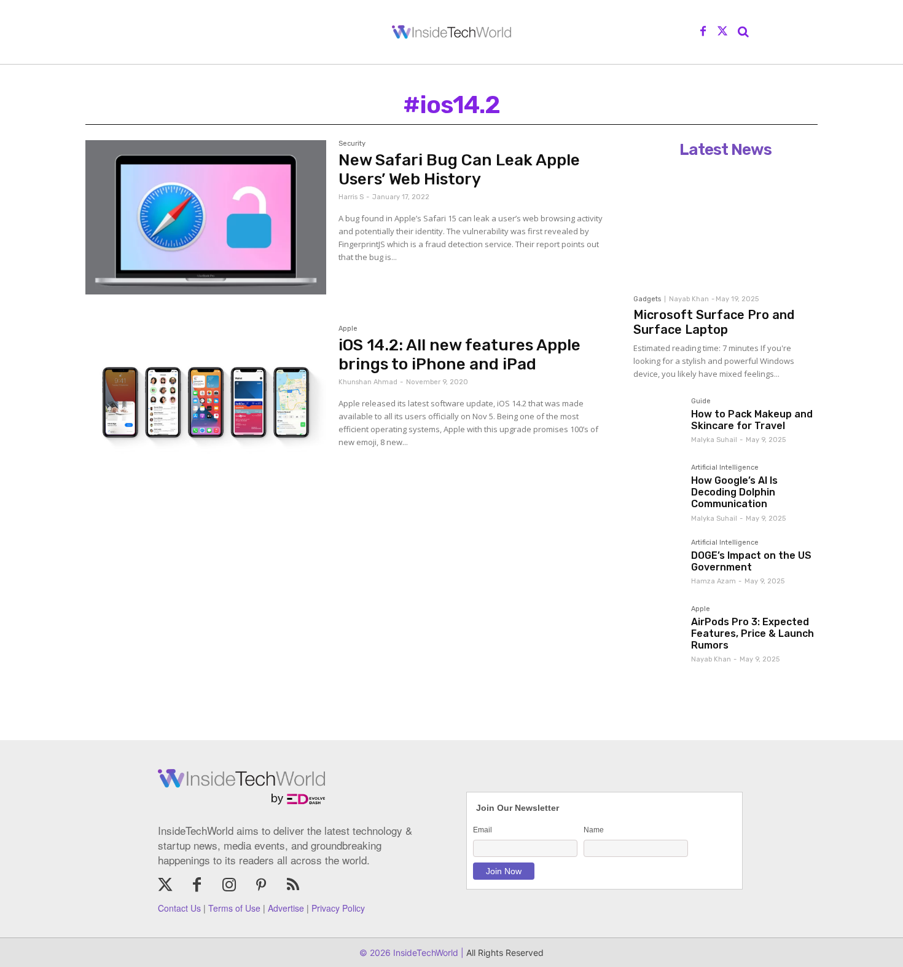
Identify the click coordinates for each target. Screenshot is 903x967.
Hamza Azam (713, 581)
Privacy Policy (338, 908)
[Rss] (293, 886)
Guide (701, 401)
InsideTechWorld (424, 952)
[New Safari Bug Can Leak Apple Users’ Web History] (205, 217)
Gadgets (647, 299)
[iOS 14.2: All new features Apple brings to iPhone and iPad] (205, 402)
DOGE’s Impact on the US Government (751, 561)
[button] (743, 32)
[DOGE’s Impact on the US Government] (657, 563)
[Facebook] (703, 32)
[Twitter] (722, 32)
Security (352, 144)
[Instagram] (229, 886)
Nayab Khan (689, 299)
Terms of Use (234, 908)
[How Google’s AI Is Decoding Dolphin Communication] (657, 488)
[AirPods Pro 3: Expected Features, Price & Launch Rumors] (657, 629)
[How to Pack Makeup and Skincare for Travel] (657, 422)
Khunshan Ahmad (367, 382)
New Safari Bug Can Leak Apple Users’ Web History (459, 170)
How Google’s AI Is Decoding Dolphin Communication (734, 492)
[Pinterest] (261, 886)
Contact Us (179, 908)
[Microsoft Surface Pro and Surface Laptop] (725, 225)
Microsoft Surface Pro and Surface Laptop (713, 322)
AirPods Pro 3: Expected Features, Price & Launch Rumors (752, 633)
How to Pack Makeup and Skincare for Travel (752, 420)
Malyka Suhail (714, 440)
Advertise (286, 908)
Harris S (351, 197)
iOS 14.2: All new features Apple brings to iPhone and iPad (459, 355)
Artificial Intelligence (725, 468)
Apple (348, 329)
